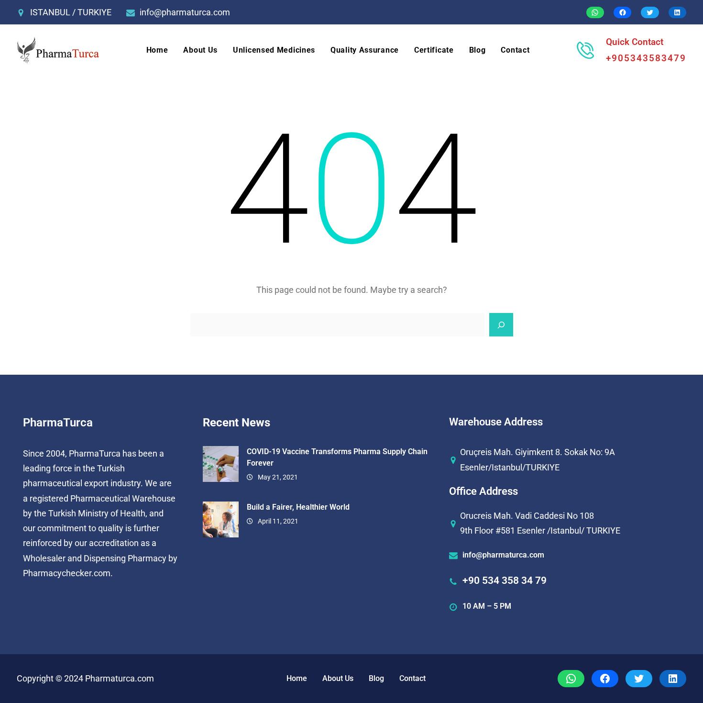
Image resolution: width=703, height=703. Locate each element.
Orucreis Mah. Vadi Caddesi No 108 (527, 516)
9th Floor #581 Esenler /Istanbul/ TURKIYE (540, 530)
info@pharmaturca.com (185, 12)
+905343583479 (646, 58)
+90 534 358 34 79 (504, 580)
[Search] (501, 325)
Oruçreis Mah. (486, 452)
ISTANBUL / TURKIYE (70, 12)
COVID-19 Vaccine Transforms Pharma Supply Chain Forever (337, 457)
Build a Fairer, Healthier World (298, 507)
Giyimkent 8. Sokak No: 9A (565, 452)
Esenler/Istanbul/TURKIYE (510, 467)
